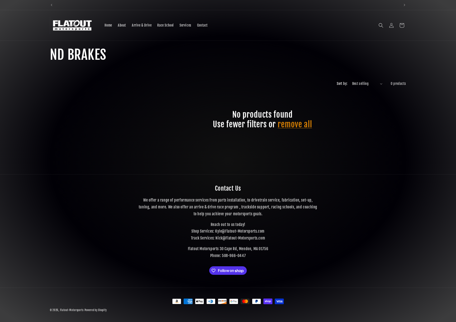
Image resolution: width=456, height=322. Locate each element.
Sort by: (342, 84)
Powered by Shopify (96, 310)
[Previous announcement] (51, 4)
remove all (295, 124)
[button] (381, 25)
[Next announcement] (404, 4)
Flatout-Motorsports (72, 310)
